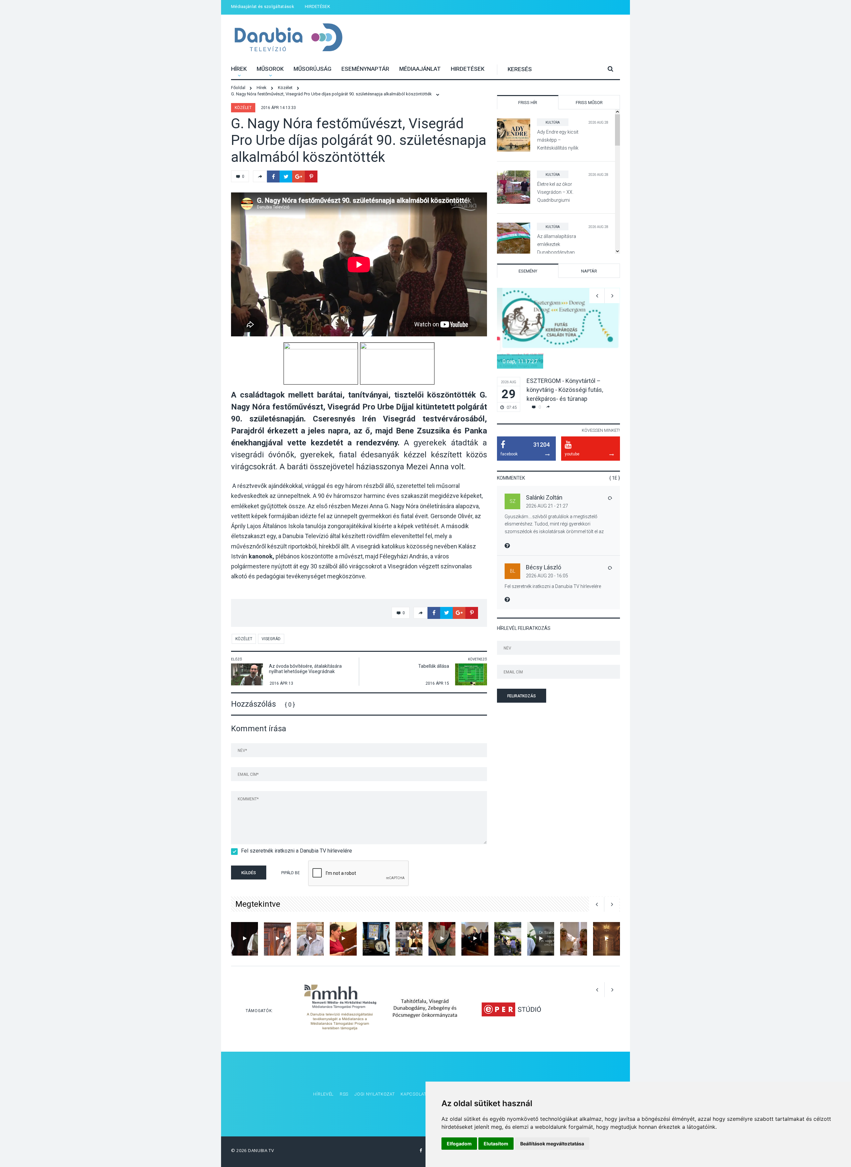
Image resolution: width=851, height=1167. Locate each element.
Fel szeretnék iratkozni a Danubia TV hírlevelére (296, 851)
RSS (344, 1094)
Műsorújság (312, 68)
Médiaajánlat (420, 68)
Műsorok (270, 68)
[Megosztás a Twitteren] (286, 176)
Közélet (243, 107)
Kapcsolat (413, 1094)
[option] (558, 350)
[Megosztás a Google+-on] (298, 176)
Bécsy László (543, 567)
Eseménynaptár (365, 68)
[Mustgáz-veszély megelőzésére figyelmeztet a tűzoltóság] (606, 939)
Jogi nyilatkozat (374, 1094)
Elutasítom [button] (496, 1143)
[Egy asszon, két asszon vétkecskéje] (573, 939)
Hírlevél (323, 1094)
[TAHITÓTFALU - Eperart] (343, 939)
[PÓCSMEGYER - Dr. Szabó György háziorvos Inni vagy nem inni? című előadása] (540, 939)
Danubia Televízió (288, 38)
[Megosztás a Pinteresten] (311, 176)
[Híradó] (409, 939)
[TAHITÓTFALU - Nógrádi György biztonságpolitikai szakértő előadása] (310, 939)
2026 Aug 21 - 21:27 (547, 506)
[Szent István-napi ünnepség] (441, 939)
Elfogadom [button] (459, 1143)
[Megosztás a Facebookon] (273, 176)
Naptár (589, 271)
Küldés (248, 873)
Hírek (239, 68)
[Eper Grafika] (511, 1009)
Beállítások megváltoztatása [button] (552, 1143)
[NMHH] (340, 1009)
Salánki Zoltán (544, 497)
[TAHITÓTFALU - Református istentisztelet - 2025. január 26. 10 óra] (474, 939)
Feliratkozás (521, 696)
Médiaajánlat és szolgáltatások (262, 6)
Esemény (528, 271)
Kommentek (511, 478)
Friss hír (527, 102)
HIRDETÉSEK (317, 6)
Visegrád (271, 639)
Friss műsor (589, 102)
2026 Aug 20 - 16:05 (547, 575)
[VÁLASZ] (609, 498)
